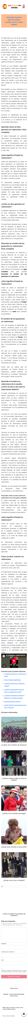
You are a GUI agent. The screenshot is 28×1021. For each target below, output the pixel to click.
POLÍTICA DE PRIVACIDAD (16, 994)
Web (2, 960)
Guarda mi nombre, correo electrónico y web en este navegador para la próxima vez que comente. (14, 971)
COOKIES (6, 994)
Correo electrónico (8, 951)
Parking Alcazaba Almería (12, 701)
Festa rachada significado (12, 680)
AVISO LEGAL (14, 988)
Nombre (4, 943)
